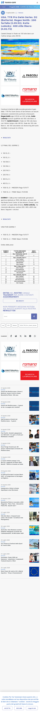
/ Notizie (20, 13)
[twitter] (20, 336)
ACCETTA (7, 708)
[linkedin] (25, 336)
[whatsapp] (35, 336)
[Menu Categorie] (37, 2)
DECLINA (19, 708)
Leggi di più (32, 708)
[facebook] (11, 336)
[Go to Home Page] (16, 13)
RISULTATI (7, 138)
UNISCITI (21, 301)
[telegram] (30, 336)
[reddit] (15, 336)
